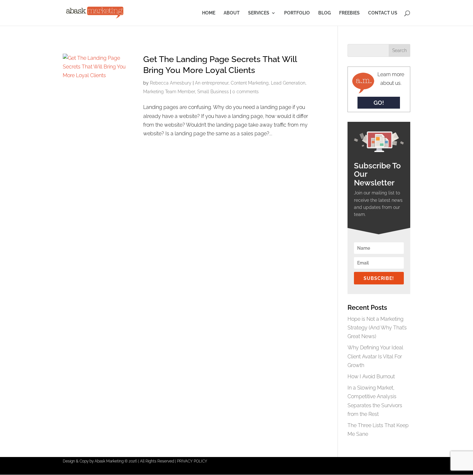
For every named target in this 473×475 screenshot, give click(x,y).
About (232, 13)
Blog (324, 13)
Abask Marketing (109, 461)
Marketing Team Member (169, 91)
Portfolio (297, 13)
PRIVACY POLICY (192, 461)
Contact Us (382, 13)
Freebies (349, 13)
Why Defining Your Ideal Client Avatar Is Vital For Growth (375, 356)
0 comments (245, 91)
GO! (379, 102)
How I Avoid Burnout (371, 376)
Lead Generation (288, 82)
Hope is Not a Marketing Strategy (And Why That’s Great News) (377, 327)
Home (208, 13)
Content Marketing (250, 82)
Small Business (213, 91)
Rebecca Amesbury (170, 82)
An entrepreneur (211, 82)
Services (258, 13)
